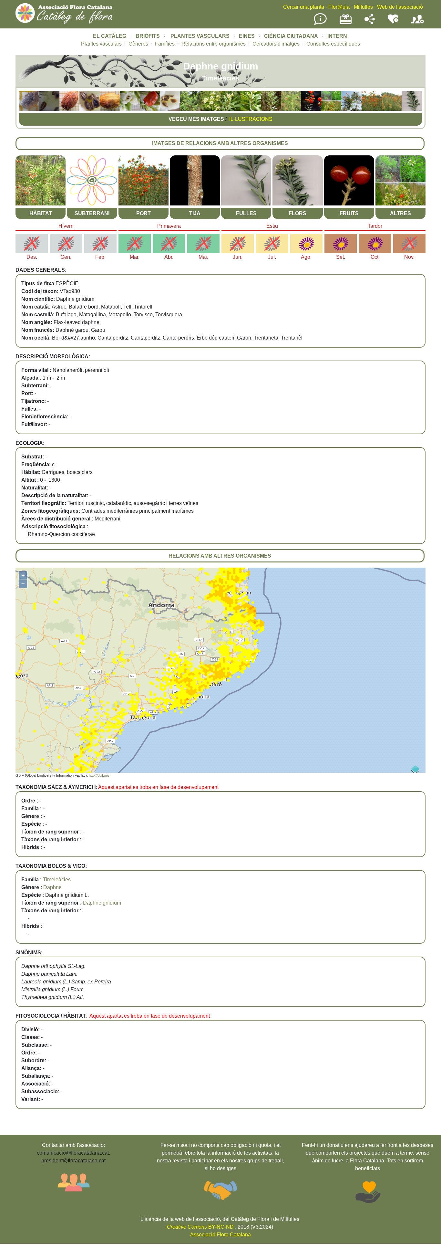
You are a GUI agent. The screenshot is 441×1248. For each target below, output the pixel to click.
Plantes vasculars (101, 44)
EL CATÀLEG (109, 36)
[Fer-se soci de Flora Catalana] (417, 23)
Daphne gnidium (102, 903)
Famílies (165, 44)
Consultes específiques (333, 44)
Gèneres (138, 44)
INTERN (337, 36)
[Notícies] (320, 23)
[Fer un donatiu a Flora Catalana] (346, 23)
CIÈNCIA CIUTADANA (291, 36)
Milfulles (363, 7)
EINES (247, 36)
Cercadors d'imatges (276, 44)
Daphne (52, 887)
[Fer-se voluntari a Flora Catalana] (393, 22)
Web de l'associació (400, 7)
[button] (29, 109)
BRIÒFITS (148, 36)
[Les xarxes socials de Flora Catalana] (369, 22)
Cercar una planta (303, 7)
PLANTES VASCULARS (200, 36)
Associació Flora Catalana (220, 1234)
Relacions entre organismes (213, 44)
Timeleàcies (57, 879)
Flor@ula (339, 7)
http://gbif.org (99, 775)
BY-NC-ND (200, 1227)
